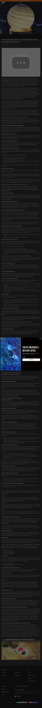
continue (31, 359)
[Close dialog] (40, 338)
